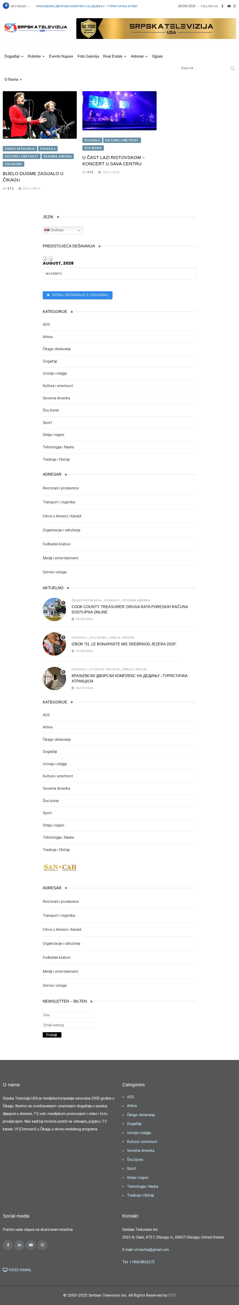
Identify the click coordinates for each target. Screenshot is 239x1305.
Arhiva (48, 337)
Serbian (57, 230)
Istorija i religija (55, 373)
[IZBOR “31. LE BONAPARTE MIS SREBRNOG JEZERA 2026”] (54, 644)
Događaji (12, 56)
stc (10, 188)
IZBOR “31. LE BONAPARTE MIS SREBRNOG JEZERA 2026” (124, 644)
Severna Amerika (56, 398)
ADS (46, 324)
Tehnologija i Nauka (58, 447)
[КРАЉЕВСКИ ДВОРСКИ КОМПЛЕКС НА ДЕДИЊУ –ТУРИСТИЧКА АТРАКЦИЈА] (54, 678)
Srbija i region (53, 435)
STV (172, 1295)
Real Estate (113, 56)
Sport (47, 422)
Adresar (137, 56)
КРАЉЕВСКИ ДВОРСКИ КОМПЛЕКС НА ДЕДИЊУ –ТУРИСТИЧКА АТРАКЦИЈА (90, 6)
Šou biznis (51, 410)
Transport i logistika (59, 502)
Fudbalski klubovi (56, 544)
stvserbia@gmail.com (151, 1249)
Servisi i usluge (55, 572)
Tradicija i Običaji (56, 459)
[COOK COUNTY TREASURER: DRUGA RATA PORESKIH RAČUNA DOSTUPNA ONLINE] (54, 609)
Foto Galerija (88, 56)
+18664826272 (142, 1262)
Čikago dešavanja (57, 349)
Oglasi (157, 56)
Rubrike (34, 56)
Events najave (61, 56)
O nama (11, 79)
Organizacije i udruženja (61, 530)
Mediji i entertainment (60, 558)
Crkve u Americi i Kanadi (62, 516)
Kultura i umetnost (58, 386)
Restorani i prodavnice (61, 488)
